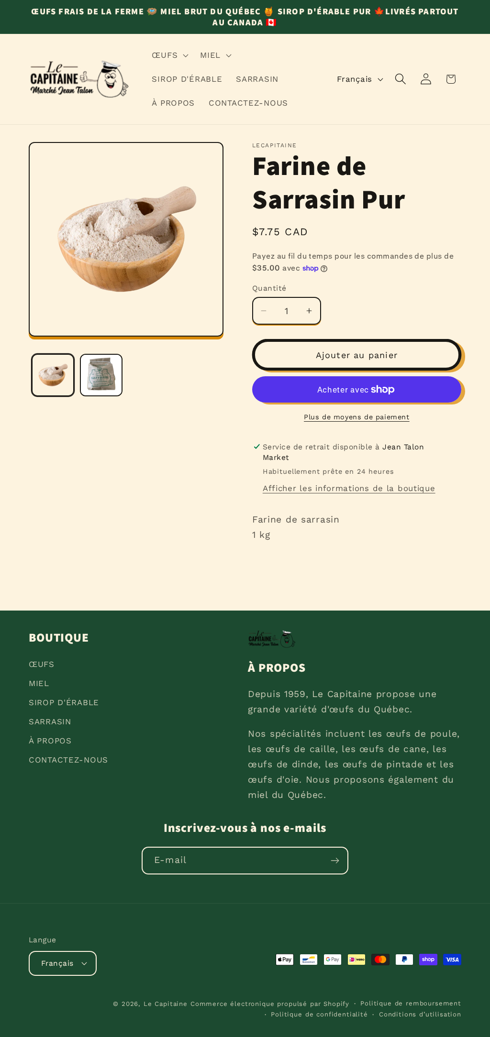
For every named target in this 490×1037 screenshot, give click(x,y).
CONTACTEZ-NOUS (68, 759)
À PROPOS (50, 740)
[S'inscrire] (334, 860)
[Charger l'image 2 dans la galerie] (101, 375)
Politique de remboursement (410, 1003)
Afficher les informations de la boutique (349, 488)
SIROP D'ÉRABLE (64, 702)
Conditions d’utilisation (420, 1014)
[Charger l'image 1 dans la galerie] (53, 375)
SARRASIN (50, 721)
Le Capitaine (166, 1003)
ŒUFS (42, 664)
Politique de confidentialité (319, 1014)
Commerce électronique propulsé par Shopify (269, 1003)
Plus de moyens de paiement (357, 417)
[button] (169, 55)
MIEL (39, 683)
